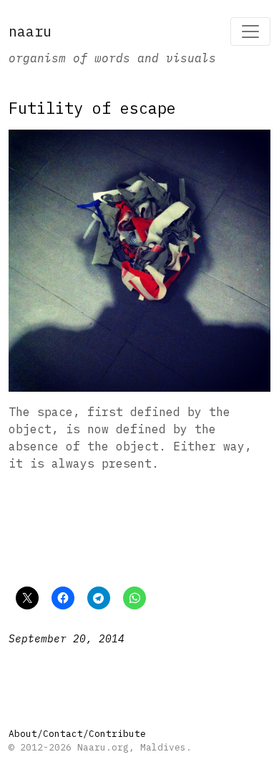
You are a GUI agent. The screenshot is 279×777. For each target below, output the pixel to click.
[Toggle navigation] (250, 31)
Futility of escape (92, 108)
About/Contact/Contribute (77, 734)
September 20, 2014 (66, 638)
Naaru (30, 31)
